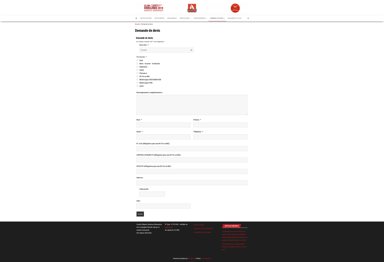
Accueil (137, 24)
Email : (139, 132)
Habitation (143, 67)
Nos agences (172, 18)
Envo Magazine (206, 258)
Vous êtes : (144, 45)
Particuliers (185, 18)
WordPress (191, 258)
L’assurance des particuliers (202, 232)
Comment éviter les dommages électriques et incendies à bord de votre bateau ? (234, 247)
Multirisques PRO (146, 83)
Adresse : (140, 178)
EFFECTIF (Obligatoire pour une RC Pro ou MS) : (154, 166)
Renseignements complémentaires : (149, 93)
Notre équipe (159, 18)
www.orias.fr (169, 227)
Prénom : (197, 120)
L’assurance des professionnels (203, 228)
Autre (142, 86)
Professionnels (200, 18)
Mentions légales (199, 225)
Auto (141, 60)
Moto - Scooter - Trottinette (150, 64)
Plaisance (143, 73)
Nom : (139, 120)
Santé (142, 70)
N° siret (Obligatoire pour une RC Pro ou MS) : (153, 144)
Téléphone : (198, 132)
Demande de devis (217, 18)
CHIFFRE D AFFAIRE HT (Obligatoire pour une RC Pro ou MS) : (158, 155)
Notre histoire (146, 18)
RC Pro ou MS (145, 76)
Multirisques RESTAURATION (150, 80)
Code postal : (144, 189)
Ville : (138, 201)
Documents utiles (234, 18)
